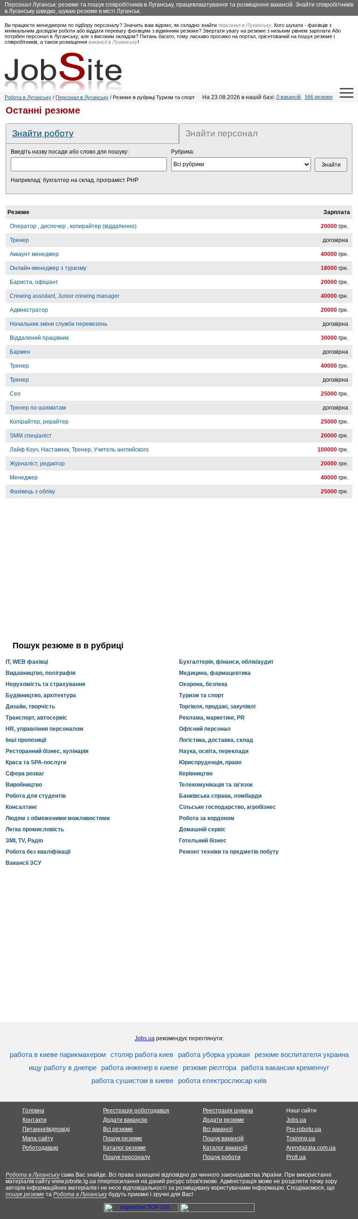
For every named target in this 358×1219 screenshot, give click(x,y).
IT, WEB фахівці (27, 662)
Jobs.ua (145, 1038)
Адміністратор (29, 310)
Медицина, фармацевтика (215, 673)
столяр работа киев (141, 1054)
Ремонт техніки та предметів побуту (229, 852)
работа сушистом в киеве (132, 1080)
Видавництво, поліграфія (41, 673)
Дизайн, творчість (30, 706)
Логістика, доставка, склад (216, 740)
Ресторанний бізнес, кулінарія (47, 751)
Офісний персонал (205, 729)
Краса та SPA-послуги (36, 762)
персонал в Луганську (244, 25)
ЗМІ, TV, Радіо (24, 840)
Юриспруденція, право (210, 762)
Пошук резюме (122, 1138)
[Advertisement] (179, 576)
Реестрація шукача (228, 1110)
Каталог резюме (124, 1148)
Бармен (20, 352)
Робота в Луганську (28, 97)
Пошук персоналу (126, 1157)
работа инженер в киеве (139, 1067)
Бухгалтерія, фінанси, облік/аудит (226, 662)
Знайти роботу (43, 133)
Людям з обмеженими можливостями (58, 818)
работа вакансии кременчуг (285, 1067)
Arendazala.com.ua (311, 1148)
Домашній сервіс (202, 829)
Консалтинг (21, 807)
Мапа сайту (37, 1138)
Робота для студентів (36, 796)
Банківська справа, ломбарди (220, 796)
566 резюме (319, 97)
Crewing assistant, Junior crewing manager (64, 296)
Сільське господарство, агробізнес (227, 807)
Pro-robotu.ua (303, 1129)
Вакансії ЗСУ (23, 863)
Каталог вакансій (225, 1148)
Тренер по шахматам (38, 407)
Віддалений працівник (39, 338)
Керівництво (196, 773)
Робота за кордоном (206, 818)
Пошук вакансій (223, 1138)
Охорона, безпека (203, 684)
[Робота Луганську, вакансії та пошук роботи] (63, 72)
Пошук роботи (222, 1157)
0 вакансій (288, 97)
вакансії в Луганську (113, 42)
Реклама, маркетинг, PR (212, 717)
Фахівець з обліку (32, 491)
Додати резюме (223, 1120)
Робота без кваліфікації (38, 852)
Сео (15, 394)
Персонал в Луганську (82, 97)
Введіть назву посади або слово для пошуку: (70, 151)
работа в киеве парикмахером (58, 1054)
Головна (33, 1110)
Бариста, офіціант (34, 282)
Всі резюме (118, 1129)
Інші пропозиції (26, 740)
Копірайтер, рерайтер (39, 421)
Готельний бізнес (203, 840)
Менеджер (24, 477)
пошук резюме (25, 1194)
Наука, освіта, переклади (213, 751)
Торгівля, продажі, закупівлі (217, 706)
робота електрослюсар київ (222, 1080)
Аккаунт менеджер (34, 254)
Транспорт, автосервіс (36, 717)
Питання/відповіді (46, 1129)
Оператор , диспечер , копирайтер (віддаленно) (73, 226)
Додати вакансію (125, 1120)
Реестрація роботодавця (136, 1110)
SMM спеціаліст (31, 435)
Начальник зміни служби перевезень (58, 324)
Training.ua (300, 1138)
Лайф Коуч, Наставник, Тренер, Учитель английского (79, 449)
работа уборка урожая (214, 1054)
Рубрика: (182, 151)
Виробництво (24, 784)
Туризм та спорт (201, 695)
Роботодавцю (40, 1148)
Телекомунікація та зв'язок (216, 784)
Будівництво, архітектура (41, 695)
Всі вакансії (218, 1129)
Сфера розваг (25, 773)
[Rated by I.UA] (217, 1210)
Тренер (19, 240)
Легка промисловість (35, 829)
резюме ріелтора (209, 1067)
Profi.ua (296, 1157)
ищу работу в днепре (62, 1067)
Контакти (34, 1120)
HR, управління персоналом (44, 729)
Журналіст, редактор (37, 463)
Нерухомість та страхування (45, 684)
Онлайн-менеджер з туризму (48, 268)
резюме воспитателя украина (302, 1054)
